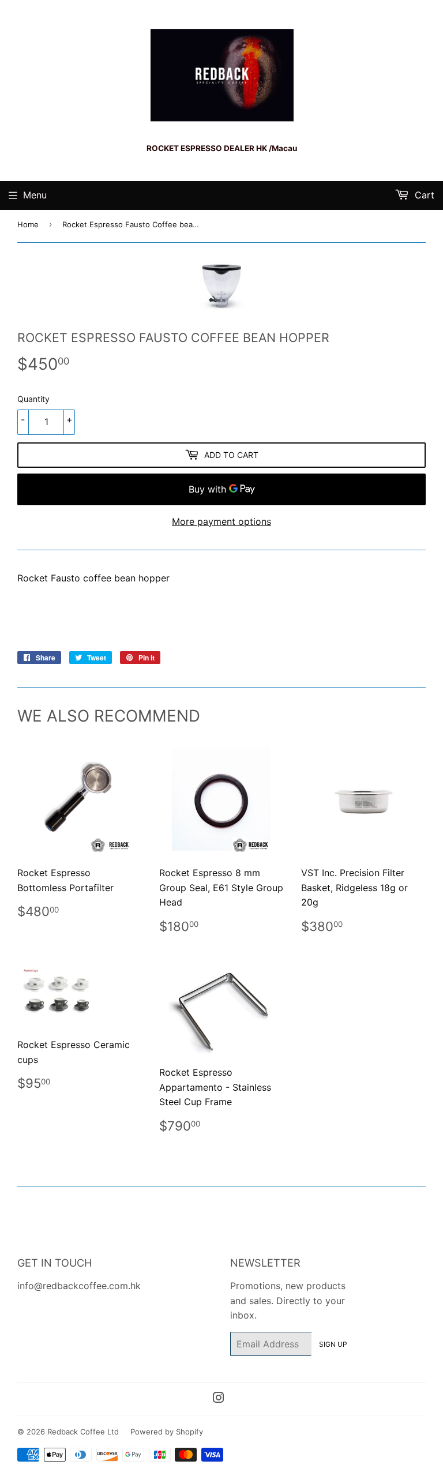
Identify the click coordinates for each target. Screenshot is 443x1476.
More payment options (221, 521)
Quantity (33, 399)
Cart (423, 195)
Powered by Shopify (166, 1431)
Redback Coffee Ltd (83, 1431)
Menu (35, 195)
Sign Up (333, 1344)
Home (28, 224)
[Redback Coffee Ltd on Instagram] (218, 1398)
